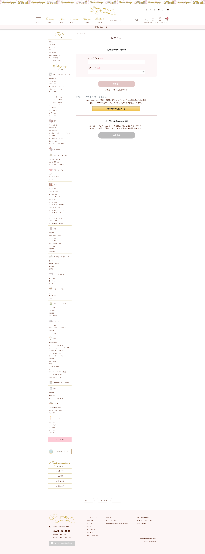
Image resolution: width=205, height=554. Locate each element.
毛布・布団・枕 (53, 125)
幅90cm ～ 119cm (54, 263)
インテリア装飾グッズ (55, 353)
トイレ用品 (52, 310)
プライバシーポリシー (112, 520)
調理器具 (51, 330)
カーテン (56, 185)
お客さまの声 (60, 486)
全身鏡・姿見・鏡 (54, 162)
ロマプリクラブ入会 (54, 60)
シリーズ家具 (52, 52)
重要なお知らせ (101, 27)
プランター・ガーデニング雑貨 (57, 371)
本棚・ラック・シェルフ (55, 235)
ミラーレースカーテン (55, 196)
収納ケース (52, 251)
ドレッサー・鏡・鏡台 (60, 155)
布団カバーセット (54, 127)
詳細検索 (146, 22)
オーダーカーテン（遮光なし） (57, 204)
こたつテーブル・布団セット (56, 410)
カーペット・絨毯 (54, 176)
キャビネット (52, 238)
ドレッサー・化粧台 (54, 159)
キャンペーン (52, 44)
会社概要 (60, 476)
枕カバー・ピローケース (55, 141)
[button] (116, 108)
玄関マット (52, 395)
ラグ (50, 174)
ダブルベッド (52, 113)
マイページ (160, 22)
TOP (77, 33)
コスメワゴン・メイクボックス (57, 164)
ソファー (51, 293)
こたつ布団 (52, 412)
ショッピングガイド (93, 517)
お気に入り (153, 22)
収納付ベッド (52, 78)
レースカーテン (53, 194)
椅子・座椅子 (52, 278)
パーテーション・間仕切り (61, 382)
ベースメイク (52, 425)
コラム (87, 22)
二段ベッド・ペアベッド (55, 89)
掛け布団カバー (53, 130)
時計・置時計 (52, 361)
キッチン (56, 321)
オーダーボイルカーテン (55, 212)
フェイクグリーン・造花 (55, 374)
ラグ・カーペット (59, 170)
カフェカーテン (53, 220)
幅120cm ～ (52, 266)
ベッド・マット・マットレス (62, 74)
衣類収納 (51, 232)
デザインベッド (53, 83)
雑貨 (54, 338)
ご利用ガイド (60, 471)
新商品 (51, 41)
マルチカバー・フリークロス (56, 143)
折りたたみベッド (54, 91)
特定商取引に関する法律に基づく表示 (117, 523)
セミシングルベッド (54, 105)
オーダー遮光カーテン (55, 202)
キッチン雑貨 (52, 333)
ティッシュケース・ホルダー (56, 355)
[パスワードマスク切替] (143, 72)
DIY (50, 369)
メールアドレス (95, 58)
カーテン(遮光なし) (54, 191)
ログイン (89, 523)
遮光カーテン (52, 188)
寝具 (54, 121)
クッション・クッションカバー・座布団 (59, 347)
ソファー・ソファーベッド (61, 289)
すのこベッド (52, 81)
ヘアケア (51, 433)
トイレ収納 (52, 246)
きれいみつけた (141, 523)
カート (166, 20)
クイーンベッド (53, 115)
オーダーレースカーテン (55, 207)
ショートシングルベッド (55, 102)
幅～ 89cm (52, 261)
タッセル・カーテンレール (56, 223)
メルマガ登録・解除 (93, 535)
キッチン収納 (52, 240)
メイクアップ (52, 427)
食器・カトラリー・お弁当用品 (57, 327)
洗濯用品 (51, 313)
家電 (50, 363)
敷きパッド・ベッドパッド (56, 138)
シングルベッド (53, 107)
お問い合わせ (60, 481)
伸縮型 (51, 269)
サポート (99, 22)
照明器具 (51, 358)
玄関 (54, 389)
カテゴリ (50, 22)
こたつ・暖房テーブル (55, 407)
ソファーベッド (53, 94)
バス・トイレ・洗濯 (59, 304)
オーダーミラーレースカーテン (57, 210)
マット (51, 179)
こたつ (55, 403)
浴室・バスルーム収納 (55, 243)
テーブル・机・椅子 (59, 274)
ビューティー (57, 418)
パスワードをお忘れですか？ (116, 90)
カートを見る (91, 529)
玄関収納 (51, 248)
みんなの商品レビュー (55, 55)
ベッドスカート (53, 135)
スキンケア (52, 422)
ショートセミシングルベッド (56, 99)
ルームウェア (57, 149)
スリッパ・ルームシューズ (56, 345)
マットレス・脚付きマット (56, 97)
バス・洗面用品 (53, 315)
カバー (51, 298)
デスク (51, 283)
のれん (51, 215)
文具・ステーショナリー (55, 377)
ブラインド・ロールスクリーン (57, 218)
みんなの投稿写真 (54, 57)
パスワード (94, 68)
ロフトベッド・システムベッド (57, 86)
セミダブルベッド (54, 110)
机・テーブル (52, 281)
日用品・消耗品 (53, 342)
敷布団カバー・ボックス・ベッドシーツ (59, 133)
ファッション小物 (54, 366)
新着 (61, 22)
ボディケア (52, 430)
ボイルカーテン (53, 199)
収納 (54, 229)
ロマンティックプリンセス (145, 520)
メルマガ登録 (102, 500)
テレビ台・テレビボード (61, 257)
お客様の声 (90, 532)
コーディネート (74, 22)
